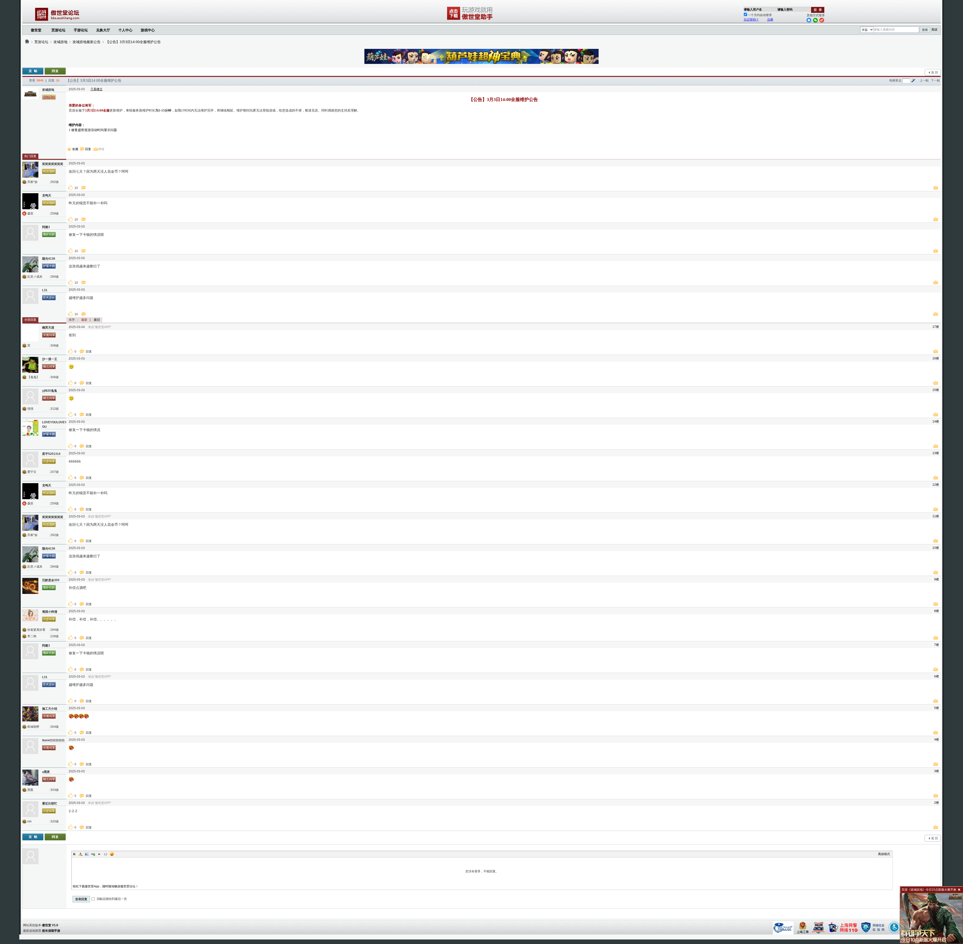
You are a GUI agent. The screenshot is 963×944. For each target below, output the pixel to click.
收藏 (75, 149)
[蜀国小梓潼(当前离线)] (30, 617)
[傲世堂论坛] (27, 41)
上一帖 (924, 80)
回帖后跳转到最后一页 (111, 899)
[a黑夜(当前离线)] (30, 778)
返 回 (934, 72)
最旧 (97, 320)
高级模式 (884, 854)
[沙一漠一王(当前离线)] (30, 365)
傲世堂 (36, 30)
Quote (99, 854)
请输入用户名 (753, 9)
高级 (934, 29)
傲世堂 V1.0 (50, 925)
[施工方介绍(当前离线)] (30, 714)
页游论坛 (58, 30)
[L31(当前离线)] (30, 296)
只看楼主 (97, 89)
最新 (84, 320)
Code (105, 854)
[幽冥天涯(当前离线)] (30, 333)
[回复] (55, 71)
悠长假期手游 (51, 930)
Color (80, 854)
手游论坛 (81, 30)
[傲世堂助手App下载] (471, 20)
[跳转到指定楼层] (913, 80)
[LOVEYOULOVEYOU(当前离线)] (30, 428)
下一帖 (935, 80)
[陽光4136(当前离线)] (30, 264)
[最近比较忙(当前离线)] (30, 809)
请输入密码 (784, 9)
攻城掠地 (60, 42)
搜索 (925, 30)
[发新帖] (32, 71)
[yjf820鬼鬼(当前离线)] (30, 396)
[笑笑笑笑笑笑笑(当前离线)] (30, 170)
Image (86, 854)
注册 (770, 19)
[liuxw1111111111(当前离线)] (30, 746)
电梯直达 (895, 80)
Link (93, 854)
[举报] (936, 188)
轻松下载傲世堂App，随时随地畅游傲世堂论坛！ (105, 886)
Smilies (111, 854)
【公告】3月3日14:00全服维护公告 (133, 42)
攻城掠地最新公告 (86, 42)
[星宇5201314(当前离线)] (30, 460)
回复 (88, 149)
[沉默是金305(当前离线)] (30, 586)
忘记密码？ (751, 19)
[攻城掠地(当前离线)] (30, 95)
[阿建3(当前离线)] (30, 233)
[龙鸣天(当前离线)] (30, 201)
